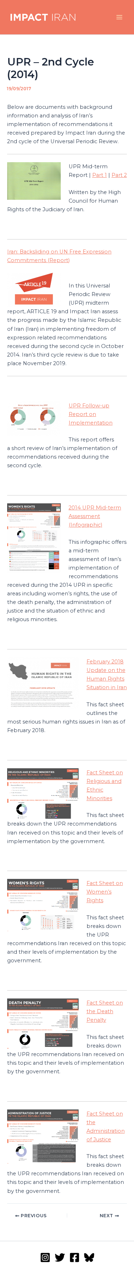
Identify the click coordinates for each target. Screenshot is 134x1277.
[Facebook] (74, 1257)
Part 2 (119, 175)
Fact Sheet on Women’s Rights (104, 892)
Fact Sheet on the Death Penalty (104, 1011)
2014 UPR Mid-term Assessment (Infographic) (95, 516)
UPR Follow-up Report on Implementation (91, 414)
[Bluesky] (89, 1257)
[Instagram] (45, 1257)
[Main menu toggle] (119, 17)
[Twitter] (60, 1257)
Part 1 (99, 175)
